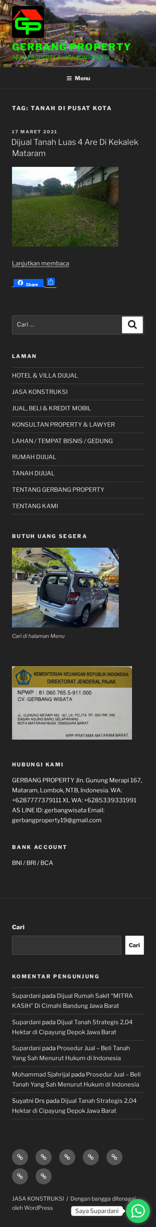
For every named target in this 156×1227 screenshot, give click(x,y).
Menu (82, 78)
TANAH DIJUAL (33, 473)
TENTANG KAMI (35, 506)
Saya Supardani (97, 1211)
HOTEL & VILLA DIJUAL (45, 375)
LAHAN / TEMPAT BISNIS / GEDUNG (62, 441)
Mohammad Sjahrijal (41, 1074)
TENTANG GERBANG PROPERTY (58, 489)
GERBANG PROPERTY (72, 47)
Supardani (26, 995)
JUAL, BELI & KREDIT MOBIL (51, 408)
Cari (18, 927)
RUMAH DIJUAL (34, 457)
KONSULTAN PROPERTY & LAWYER (63, 424)
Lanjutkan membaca (40, 263)
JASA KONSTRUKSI (40, 392)
